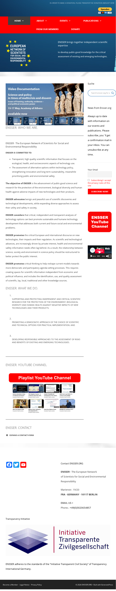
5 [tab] (48, 118)
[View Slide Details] (45, 104)
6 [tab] (52, 118)
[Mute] (107, 256)
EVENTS (64, 20)
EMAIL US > (67, 502)
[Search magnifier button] (113, 93)
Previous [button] (72, 119)
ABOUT (40, 20)
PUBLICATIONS (90, 20)
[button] (45, 435)
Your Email (93, 169)
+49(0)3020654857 (80, 507)
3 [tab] (41, 118)
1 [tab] (33, 118)
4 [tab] (44, 118)
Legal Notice (24, 585)
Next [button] (77, 119)
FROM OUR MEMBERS (47, 29)
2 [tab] (37, 118)
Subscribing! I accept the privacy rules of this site (99, 183)
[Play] (91, 256)
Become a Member (10, 585)
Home (17, 20)
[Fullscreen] (110, 256)
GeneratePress (107, 585)
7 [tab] (56, 118)
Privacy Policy (36, 585)
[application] (100, 252)
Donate (75, 29)
